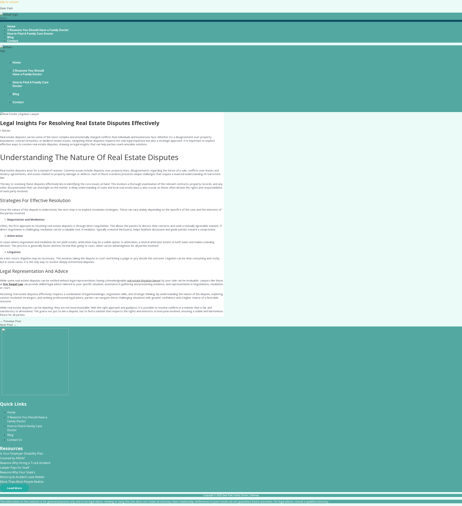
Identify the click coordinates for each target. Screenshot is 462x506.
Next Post (8, 324)
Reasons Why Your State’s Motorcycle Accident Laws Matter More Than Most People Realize (22, 477)
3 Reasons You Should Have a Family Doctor (28, 72)
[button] (231, 19)
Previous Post (10, 321)
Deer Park (6, 8)
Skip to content (9, 2)
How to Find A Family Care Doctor (30, 33)
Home (17, 62)
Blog (16, 94)
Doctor (6, 130)
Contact (12, 40)
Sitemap (254, 495)
